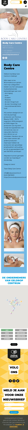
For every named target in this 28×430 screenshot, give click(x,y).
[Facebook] (3, 58)
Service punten (21, 336)
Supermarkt (7, 339)
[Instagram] (6, 58)
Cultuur (7, 336)
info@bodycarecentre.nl (12, 52)
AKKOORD (13, 427)
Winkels (21, 330)
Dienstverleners (21, 333)
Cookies (18, 424)
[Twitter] (18, 381)
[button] (14, 302)
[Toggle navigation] (25, 6)
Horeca (7, 333)
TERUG (14, 344)
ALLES (7, 330)
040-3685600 (8, 51)
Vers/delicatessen (21, 339)
